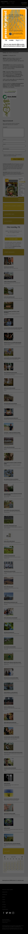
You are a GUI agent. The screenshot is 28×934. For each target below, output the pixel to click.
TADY (23, 46)
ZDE (18, 44)
